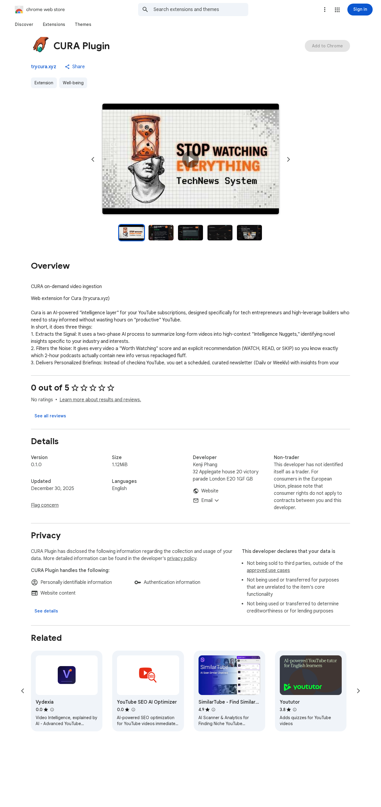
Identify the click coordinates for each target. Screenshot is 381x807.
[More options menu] (325, 9)
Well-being (73, 82)
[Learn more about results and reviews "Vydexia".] (52, 709)
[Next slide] (288, 159)
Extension (44, 82)
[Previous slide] (93, 159)
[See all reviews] (50, 416)
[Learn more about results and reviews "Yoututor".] (295, 709)
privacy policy (181, 559)
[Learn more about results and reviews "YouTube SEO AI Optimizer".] (133, 709)
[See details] (46, 611)
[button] (337, 10)
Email (207, 500)
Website (209, 491)
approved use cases (268, 570)
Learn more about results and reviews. (100, 400)
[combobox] (201, 9)
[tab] (24, 24)
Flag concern (45, 505)
